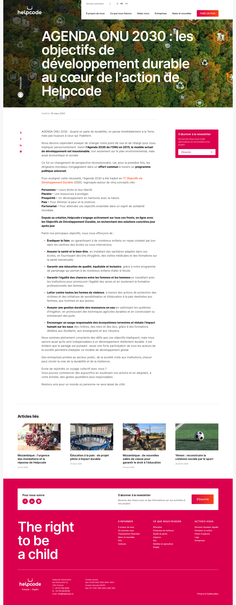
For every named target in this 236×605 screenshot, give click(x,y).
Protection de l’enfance (163, 530)
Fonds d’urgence (202, 534)
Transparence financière (129, 534)
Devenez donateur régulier (206, 527)
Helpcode (20, 83)
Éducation (157, 527)
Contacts (122, 544)
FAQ (120, 540)
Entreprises (161, 13)
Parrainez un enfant (203, 530)
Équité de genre (160, 534)
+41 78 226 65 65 (62, 591)
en (126, 3)
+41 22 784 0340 (61, 588)
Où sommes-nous (126, 530)
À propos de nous (95, 13)
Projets (156, 547)
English (35, 589)
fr (121, 3)
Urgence (157, 537)
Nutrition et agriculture (163, 544)
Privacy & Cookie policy (207, 594)
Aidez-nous (143, 13)
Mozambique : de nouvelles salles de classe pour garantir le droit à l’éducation (142, 459)
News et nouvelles (181, 13)
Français (26, 589)
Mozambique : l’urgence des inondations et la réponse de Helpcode (33, 459)
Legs (197, 537)
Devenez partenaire (95, 3)
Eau (154, 540)
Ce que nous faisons (121, 13)
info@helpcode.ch (65, 594)
